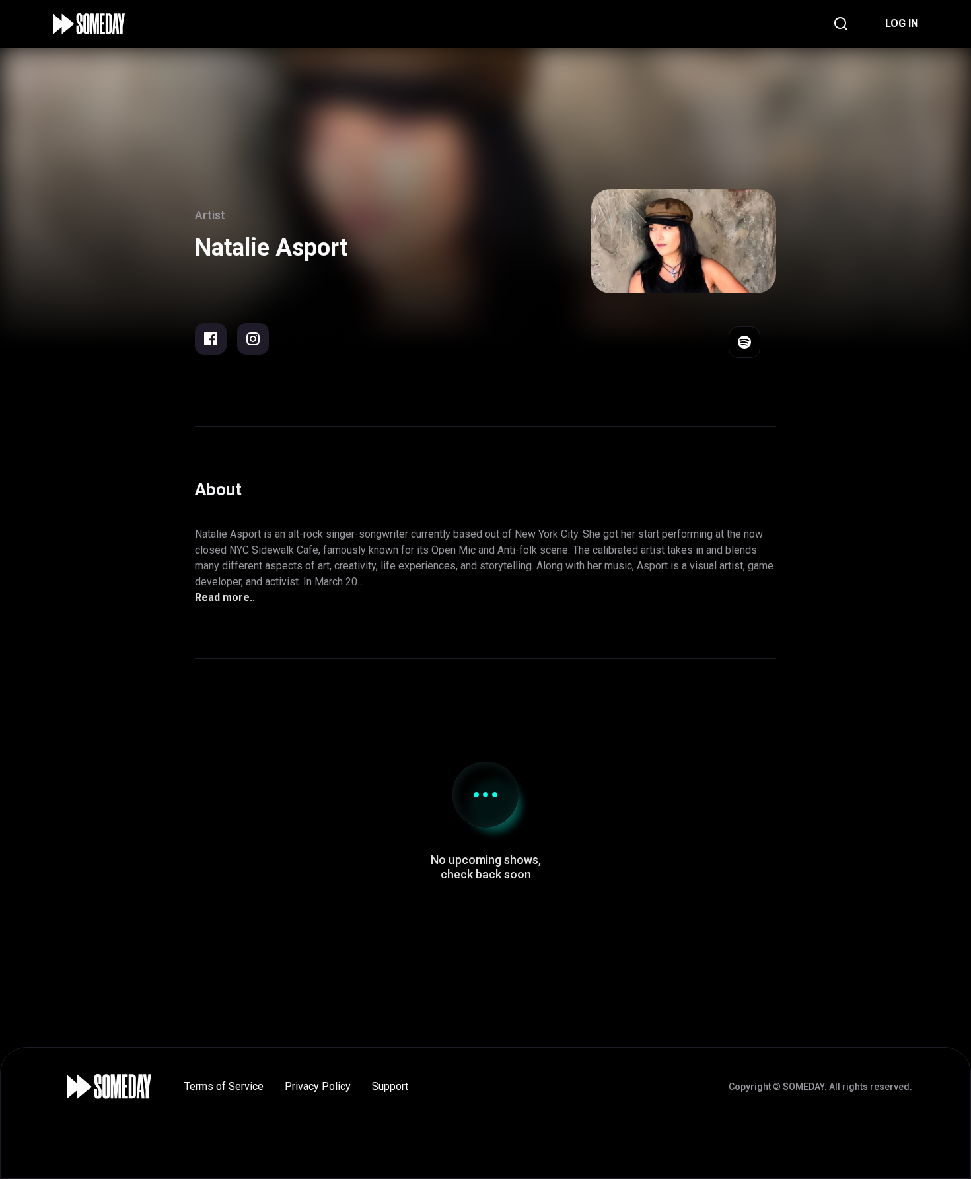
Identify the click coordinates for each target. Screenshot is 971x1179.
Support (390, 1086)
